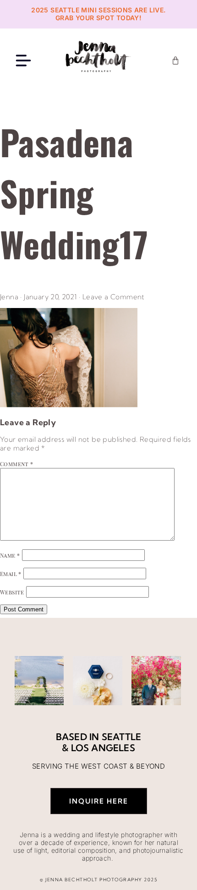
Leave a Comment (113, 296)
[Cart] (175, 60)
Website (12, 592)
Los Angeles (103, 747)
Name (10, 555)
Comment (16, 464)
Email (11, 573)
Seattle (121, 736)
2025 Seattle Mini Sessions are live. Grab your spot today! (98, 14)
